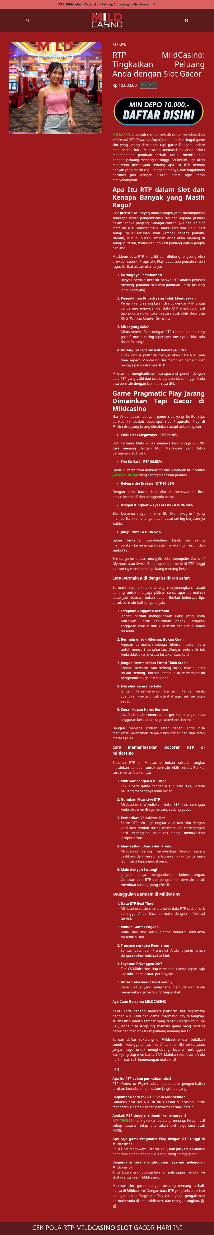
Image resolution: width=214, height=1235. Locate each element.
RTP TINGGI (122, 1120)
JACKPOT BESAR (125, 475)
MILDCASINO (123, 134)
